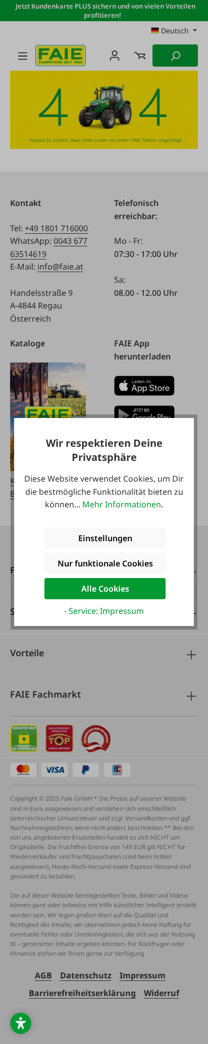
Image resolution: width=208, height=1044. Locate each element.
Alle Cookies (105, 588)
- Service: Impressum (104, 610)
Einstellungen (105, 538)
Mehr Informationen (121, 504)
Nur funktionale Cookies (105, 563)
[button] (20, 1023)
